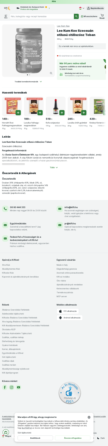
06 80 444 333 (17, 207)
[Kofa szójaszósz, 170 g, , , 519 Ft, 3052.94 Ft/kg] (56, 106)
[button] (95, 8)
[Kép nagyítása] (51, 73)
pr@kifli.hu (70, 223)
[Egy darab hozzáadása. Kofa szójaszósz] (62, 112)
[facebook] (4, 387)
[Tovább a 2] (29, 74)
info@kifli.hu (71, 207)
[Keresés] (76, 16)
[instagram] (11, 387)
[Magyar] (81, 8)
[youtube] (18, 387)
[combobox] (42, 16)
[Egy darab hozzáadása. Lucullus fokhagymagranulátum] (40, 112)
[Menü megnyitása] (6, 16)
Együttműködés (18, 223)
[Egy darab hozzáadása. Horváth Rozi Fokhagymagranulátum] (18, 112)
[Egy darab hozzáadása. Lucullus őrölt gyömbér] (83, 112)
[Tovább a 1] (27, 74)
